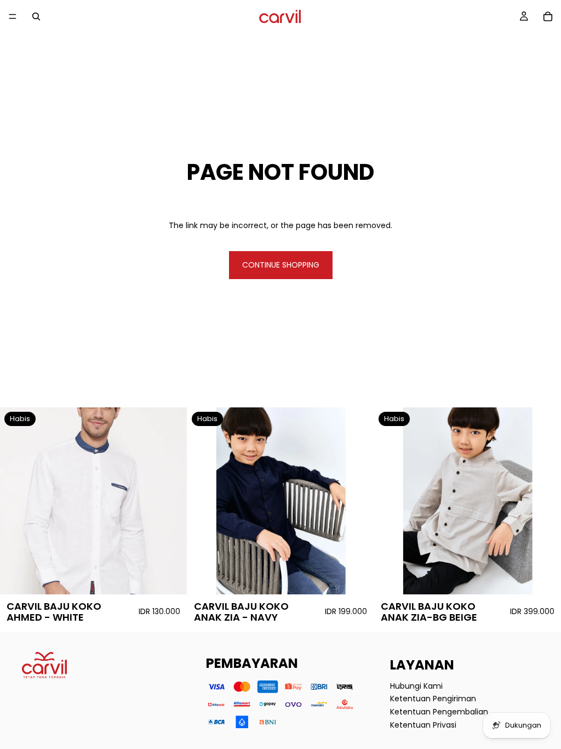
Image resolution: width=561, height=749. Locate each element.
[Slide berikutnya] (170, 501)
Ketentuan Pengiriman (433, 698)
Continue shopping (280, 264)
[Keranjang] (548, 16)
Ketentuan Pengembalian (439, 711)
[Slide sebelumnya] (16, 501)
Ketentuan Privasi (423, 724)
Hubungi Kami (416, 685)
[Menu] (12, 16)
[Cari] (36, 16)
